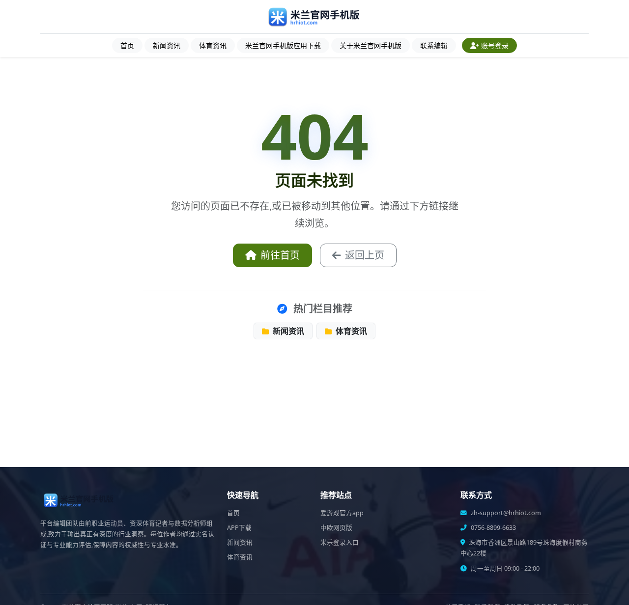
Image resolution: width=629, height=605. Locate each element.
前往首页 (280, 255)
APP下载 (239, 527)
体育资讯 (213, 45)
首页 (127, 45)
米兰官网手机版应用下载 (283, 45)
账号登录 (495, 45)
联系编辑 (434, 45)
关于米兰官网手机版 (370, 45)
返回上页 (364, 255)
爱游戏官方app (342, 513)
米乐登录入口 (339, 542)
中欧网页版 (336, 527)
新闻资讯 (166, 45)
